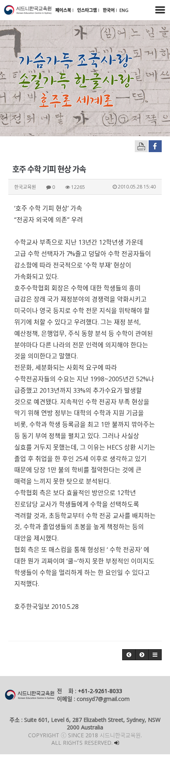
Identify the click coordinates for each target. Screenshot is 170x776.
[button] (129, 654)
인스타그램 (87, 10)
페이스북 (63, 10)
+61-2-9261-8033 (100, 691)
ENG (123, 10)
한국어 (109, 10)
